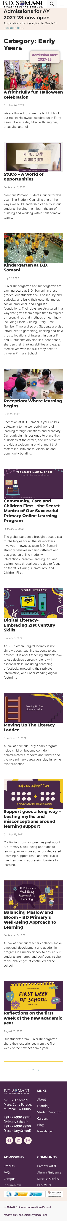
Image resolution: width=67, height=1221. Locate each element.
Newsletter (45, 1131)
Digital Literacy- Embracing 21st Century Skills (29, 625)
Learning (43, 1106)
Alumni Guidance (49, 1172)
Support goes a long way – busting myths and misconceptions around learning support (32, 819)
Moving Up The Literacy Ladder (29, 727)
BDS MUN (44, 1185)
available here (13, 28)
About (41, 1099)
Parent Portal (46, 1166)
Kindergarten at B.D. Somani (26, 268)
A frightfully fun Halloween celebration (33, 95)
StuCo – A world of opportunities (24, 177)
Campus (9, 1179)
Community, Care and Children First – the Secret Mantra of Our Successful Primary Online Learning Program (32, 510)
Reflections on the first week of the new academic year (33, 1018)
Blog (40, 1125)
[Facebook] (9, 1140)
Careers (42, 1118)
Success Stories (48, 1179)
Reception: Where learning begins (33, 403)
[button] (62, 4)
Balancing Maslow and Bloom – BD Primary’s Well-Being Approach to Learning (30, 920)
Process (9, 1166)
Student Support (49, 1112)
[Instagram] (28, 1140)
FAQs (7, 1172)
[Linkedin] (18, 1140)
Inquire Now (12, 1185)
